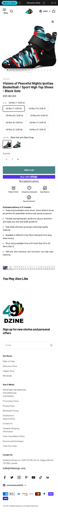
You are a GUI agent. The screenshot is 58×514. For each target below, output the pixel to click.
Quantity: (7, 153)
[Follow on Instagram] (19, 477)
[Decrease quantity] (6, 159)
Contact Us (7, 423)
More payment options (29, 181)
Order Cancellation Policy (14, 436)
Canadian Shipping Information (11, 430)
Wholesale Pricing (10, 411)
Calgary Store (8, 371)
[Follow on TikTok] (41, 477)
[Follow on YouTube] (33, 477)
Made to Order (9, 2)
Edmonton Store (33, 2)
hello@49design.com (14, 468)
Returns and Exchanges (13, 441)
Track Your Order (10, 446)
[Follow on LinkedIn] (48, 477)
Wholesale (7, 376)
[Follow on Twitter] (12, 477)
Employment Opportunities (9, 417)
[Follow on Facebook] (5, 477)
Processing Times (11, 401)
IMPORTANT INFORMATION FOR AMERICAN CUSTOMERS (14, 393)
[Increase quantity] (18, 159)
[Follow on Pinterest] (26, 477)
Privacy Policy (9, 406)
